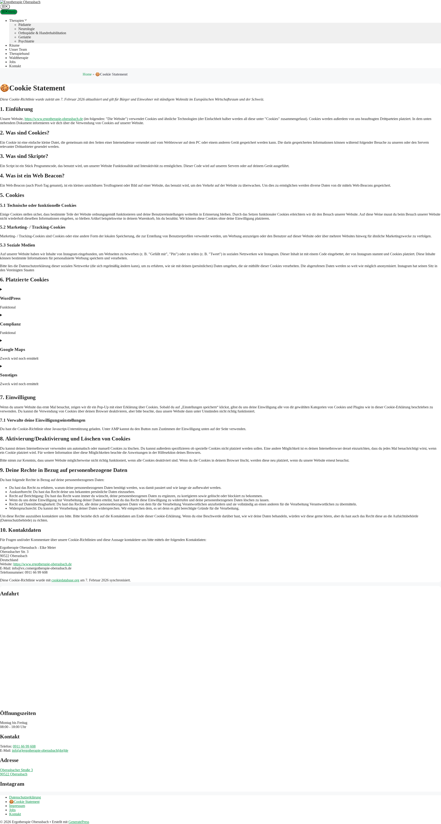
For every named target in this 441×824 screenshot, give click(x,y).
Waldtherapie (18, 58)
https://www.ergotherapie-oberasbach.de (54, 119)
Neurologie (26, 29)
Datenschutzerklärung (25, 797)
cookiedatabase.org (65, 580)
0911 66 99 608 (24, 746)
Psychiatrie (26, 41)
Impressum (17, 806)
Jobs (12, 62)
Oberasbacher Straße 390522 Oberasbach (16, 772)
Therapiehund (19, 54)
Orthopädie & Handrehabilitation (42, 33)
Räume (14, 45)
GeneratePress (78, 822)
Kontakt (15, 66)
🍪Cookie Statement (24, 802)
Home (87, 74)
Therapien (16, 20)
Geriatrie (24, 37)
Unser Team (18, 49)
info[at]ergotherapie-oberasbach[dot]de (40, 750)
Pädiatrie (24, 25)
